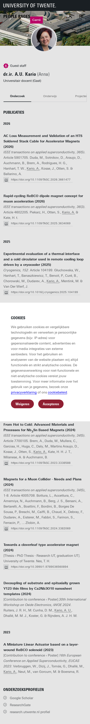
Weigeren (22, 404)
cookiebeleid (57, 392)
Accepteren (51, 404)
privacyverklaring (24, 392)
